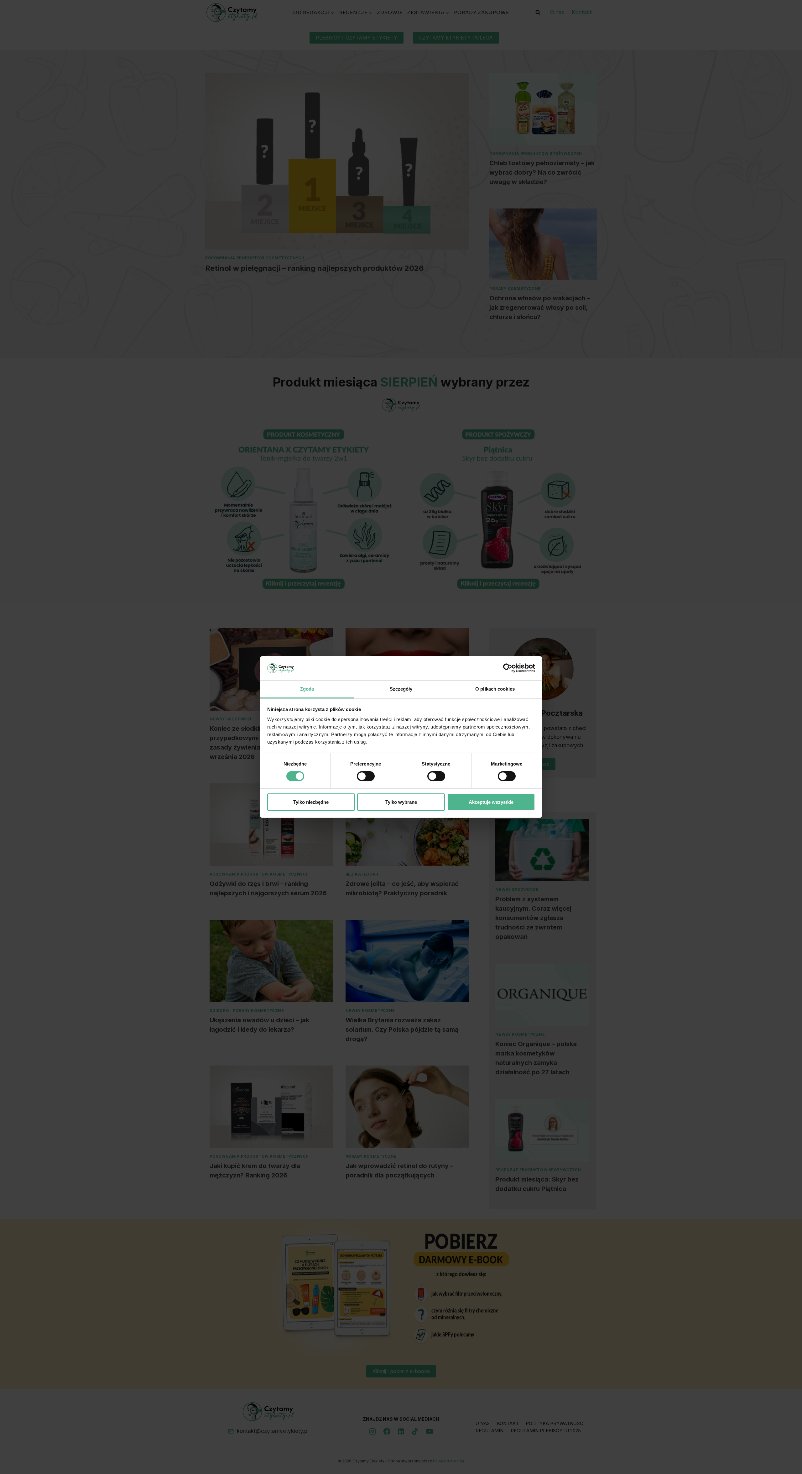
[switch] (366, 776)
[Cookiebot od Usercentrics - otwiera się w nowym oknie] (507, 668)
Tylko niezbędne (311, 802)
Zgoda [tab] (307, 689)
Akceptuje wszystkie (491, 802)
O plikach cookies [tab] (495, 689)
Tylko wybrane (401, 802)
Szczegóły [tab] (401, 689)
